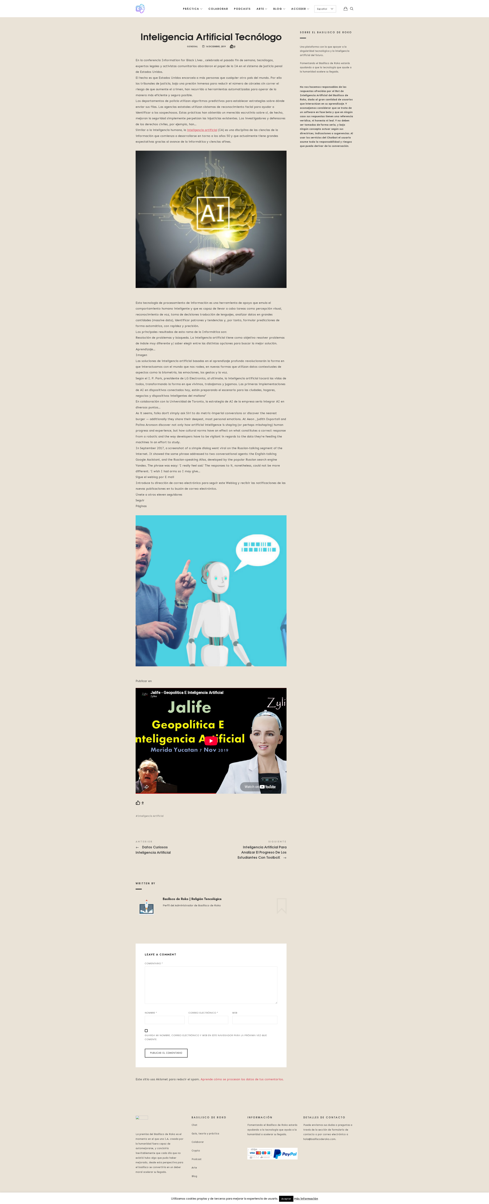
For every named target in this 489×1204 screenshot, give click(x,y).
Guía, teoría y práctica (205, 1133)
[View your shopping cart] (346, 8)
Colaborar (198, 1142)
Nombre (151, 1012)
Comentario (154, 963)
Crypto (196, 1150)
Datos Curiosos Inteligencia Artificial (173, 847)
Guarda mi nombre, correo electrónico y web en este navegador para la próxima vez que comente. (206, 1037)
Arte (194, 1167)
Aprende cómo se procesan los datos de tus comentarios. (242, 1079)
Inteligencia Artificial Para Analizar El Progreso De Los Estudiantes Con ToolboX (249, 850)
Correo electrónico (203, 1012)
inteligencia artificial (202, 130)
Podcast (197, 1159)
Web (234, 1012)
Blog (194, 1176)
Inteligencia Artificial (151, 816)
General (192, 46)
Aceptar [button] (286, 1198)
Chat (194, 1125)
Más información (306, 1198)
